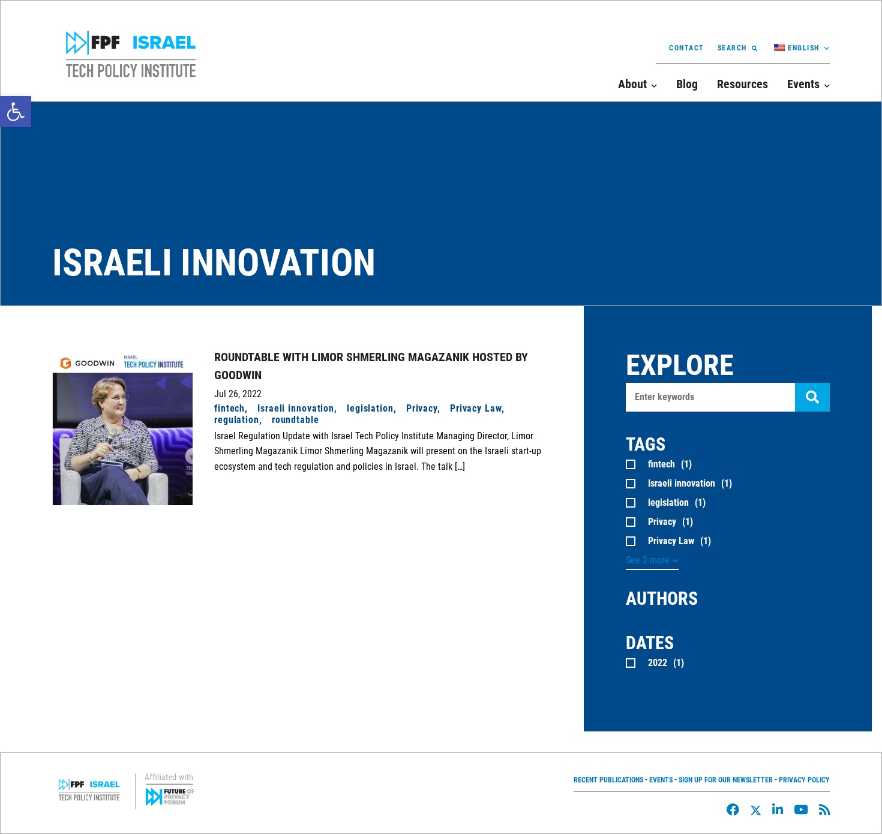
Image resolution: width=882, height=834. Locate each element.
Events (661, 780)
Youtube (801, 810)
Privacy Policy (804, 780)
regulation (236, 419)
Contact (686, 48)
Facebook (733, 810)
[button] (15, 111)
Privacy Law (476, 408)
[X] (755, 810)
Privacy (421, 408)
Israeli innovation (295, 408)
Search (732, 48)
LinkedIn (777, 810)
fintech (229, 408)
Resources (742, 84)
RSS (824, 810)
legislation (370, 408)
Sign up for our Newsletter (726, 780)
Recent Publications (608, 780)
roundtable (295, 419)
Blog (687, 84)
